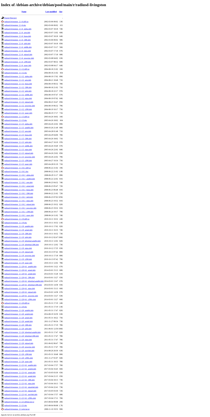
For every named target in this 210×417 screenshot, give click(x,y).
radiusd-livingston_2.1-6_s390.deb (17, 62)
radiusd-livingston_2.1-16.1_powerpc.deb (20, 208)
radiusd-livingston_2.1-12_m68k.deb (18, 95)
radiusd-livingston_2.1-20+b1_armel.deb (19, 270)
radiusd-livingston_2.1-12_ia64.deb (17, 91)
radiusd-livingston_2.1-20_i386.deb (18, 325)
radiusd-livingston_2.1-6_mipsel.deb (18, 54)
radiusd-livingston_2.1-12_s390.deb (18, 109)
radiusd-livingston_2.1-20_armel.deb (18, 318)
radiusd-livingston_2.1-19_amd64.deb (18, 226)
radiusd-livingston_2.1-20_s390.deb (18, 354)
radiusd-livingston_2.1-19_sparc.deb (18, 263)
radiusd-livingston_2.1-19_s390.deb (18, 259)
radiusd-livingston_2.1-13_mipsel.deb (18, 153)
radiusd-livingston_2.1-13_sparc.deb (18, 164)
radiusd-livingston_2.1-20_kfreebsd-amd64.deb (22, 332)
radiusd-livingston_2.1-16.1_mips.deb (18, 201)
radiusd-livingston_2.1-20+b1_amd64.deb (20, 267)
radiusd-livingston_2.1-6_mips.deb (17, 51)
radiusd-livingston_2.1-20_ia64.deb (17, 329)
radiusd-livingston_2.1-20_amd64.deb (18, 310)
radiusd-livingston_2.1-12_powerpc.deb (19, 106)
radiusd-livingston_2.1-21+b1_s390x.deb (20, 398)
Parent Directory (10, 18)
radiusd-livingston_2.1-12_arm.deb (17, 80)
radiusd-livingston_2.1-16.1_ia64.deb (18, 197)
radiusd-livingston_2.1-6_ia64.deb (17, 44)
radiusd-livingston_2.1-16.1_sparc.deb (19, 215)
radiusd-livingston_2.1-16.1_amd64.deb (19, 179)
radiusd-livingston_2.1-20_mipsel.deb (18, 343)
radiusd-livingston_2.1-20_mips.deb (18, 340)
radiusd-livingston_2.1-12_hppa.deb (18, 84)
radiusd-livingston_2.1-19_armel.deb (18, 230)
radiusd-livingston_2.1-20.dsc (15, 307)
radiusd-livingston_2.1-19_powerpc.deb (19, 256)
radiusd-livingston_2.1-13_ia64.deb (17, 142)
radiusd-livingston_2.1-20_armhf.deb (18, 321)
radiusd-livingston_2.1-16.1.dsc (16, 171)
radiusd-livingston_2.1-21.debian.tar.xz (19, 402)
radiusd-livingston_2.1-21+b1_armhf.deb (20, 376)
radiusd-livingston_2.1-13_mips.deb (18, 150)
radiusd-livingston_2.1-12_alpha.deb (18, 76)
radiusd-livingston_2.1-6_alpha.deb (17, 29)
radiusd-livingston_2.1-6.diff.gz (16, 22)
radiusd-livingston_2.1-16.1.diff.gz (17, 168)
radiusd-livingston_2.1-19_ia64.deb (17, 237)
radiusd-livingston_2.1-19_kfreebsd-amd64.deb (22, 241)
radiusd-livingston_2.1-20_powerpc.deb (19, 347)
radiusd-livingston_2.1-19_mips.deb (18, 248)
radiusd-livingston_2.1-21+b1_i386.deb (19, 380)
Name (24, 12)
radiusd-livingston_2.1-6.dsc (15, 25)
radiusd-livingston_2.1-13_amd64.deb (18, 128)
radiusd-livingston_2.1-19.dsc (15, 223)
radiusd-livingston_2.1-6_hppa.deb (17, 36)
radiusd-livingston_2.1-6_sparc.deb (17, 65)
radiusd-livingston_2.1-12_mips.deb (18, 98)
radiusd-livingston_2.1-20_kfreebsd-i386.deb (21, 336)
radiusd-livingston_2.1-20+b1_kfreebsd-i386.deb (23, 285)
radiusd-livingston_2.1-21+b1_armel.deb (19, 373)
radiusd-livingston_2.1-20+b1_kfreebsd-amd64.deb (24, 281)
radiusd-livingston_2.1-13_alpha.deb (18, 124)
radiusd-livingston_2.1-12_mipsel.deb (18, 102)
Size (60, 12)
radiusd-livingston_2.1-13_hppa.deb (18, 135)
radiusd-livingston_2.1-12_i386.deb (18, 87)
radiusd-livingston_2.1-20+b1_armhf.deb (20, 274)
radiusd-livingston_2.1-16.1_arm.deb (18, 182)
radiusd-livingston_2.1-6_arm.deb (17, 33)
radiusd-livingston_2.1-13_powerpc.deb (19, 157)
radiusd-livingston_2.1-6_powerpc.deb (19, 58)
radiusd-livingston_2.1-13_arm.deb (17, 131)
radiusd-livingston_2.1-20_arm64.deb (18, 314)
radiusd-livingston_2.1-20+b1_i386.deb (19, 277)
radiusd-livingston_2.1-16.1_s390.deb (18, 212)
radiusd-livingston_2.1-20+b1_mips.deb (19, 288)
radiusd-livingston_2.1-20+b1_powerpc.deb (21, 296)
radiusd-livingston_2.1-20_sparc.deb (18, 362)
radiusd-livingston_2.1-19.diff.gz (16, 219)
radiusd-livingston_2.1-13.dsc (15, 120)
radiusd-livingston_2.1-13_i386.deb (18, 139)
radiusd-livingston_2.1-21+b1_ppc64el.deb (20, 394)
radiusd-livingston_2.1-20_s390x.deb (18, 358)
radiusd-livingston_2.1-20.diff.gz (16, 303)
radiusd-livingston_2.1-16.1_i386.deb (18, 193)
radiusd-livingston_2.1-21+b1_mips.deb (19, 384)
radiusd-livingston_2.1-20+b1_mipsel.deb (20, 292)
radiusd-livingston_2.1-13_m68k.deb (18, 146)
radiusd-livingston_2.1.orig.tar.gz (17, 409)
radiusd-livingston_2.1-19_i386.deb (18, 234)
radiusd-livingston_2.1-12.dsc (15, 73)
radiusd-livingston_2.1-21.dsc (15, 405)
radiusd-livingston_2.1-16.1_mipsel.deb (19, 204)
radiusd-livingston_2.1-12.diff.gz (16, 69)
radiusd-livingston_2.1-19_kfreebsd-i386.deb (21, 245)
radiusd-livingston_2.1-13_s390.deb (18, 161)
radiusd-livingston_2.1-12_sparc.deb (18, 113)
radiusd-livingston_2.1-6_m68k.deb (18, 47)
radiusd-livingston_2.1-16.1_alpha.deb (19, 175)
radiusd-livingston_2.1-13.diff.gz (16, 117)
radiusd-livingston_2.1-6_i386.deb (17, 40)
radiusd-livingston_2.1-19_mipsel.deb (18, 252)
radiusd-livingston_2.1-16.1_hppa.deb (18, 190)
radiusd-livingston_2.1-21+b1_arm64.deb (20, 369)
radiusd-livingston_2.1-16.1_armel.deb (19, 186)
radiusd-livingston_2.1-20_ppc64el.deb (19, 351)
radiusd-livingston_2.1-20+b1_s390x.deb (20, 299)
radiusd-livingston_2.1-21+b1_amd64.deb (20, 365)
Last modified (51, 12)
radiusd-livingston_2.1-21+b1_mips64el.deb (21, 387)
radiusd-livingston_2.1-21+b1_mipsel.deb (20, 391)
